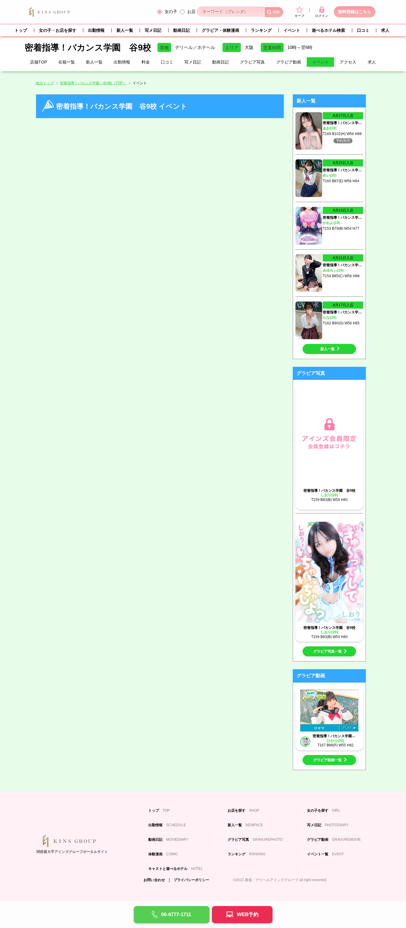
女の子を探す (323, 810)
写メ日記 (153, 30)
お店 (191, 11)
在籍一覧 (66, 62)
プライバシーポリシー (191, 880)
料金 (145, 62)
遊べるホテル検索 (328, 30)
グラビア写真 (252, 62)
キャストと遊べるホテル (175, 869)
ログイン (321, 16)
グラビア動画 (288, 62)
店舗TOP (38, 62)
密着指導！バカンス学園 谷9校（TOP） (93, 83)
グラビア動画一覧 (327, 760)
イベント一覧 (325, 854)
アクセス (348, 62)
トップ (21, 30)
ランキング (261, 30)
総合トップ (45, 83)
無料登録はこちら (354, 11)
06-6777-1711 (176, 914)
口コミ (363, 30)
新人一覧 (125, 30)
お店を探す (243, 810)
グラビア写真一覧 (327, 651)
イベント (292, 30)
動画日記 (181, 30)
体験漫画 (163, 854)
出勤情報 (96, 30)
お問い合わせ (154, 880)
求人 (385, 30)
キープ (299, 16)
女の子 (171, 11)
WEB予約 (248, 914)
